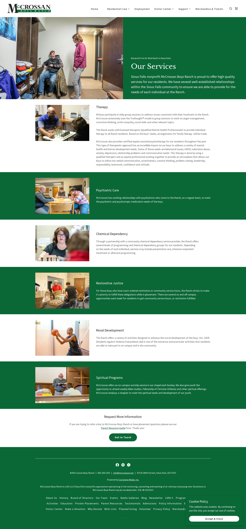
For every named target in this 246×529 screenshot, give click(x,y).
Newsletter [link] (156, 498)
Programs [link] (182, 498)
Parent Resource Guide (113, 428)
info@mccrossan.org (123, 472)
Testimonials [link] (133, 503)
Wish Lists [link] (110, 509)
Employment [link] (142, 9)
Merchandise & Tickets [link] (209, 9)
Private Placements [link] (87, 503)
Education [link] (66, 503)
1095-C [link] (169, 498)
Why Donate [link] (95, 509)
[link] (29, 8)
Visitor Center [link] (54, 509)
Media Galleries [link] (129, 498)
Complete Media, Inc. (129, 479)
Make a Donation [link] (75, 509)
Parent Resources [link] (111, 503)
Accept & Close (214, 518)
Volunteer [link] (145, 509)
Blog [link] (144, 498)
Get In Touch (123, 437)
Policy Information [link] (170, 503)
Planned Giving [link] (128, 509)
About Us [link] (51, 498)
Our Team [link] (102, 498)
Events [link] (114, 498)
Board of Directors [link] (82, 498)
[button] (118, 9)
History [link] (63, 498)
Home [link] (94, 9)
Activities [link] (52, 503)
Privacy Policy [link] (161, 509)
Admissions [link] (150, 503)
